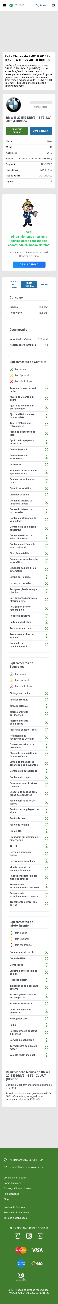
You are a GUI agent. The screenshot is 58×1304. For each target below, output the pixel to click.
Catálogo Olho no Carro (17, 1188)
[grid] (29, 679)
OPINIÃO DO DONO (14, 284)
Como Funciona (12, 1182)
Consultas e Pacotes (15, 1177)
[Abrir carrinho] (5, 5)
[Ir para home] (16, 5)
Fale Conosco (11, 1193)
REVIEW (44, 284)
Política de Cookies (14, 1207)
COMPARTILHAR (41, 131)
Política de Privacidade (16, 1212)
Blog (6, 1199)
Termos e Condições (15, 1217)
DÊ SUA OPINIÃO (29, 264)
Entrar (43, 5)
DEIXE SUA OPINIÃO (17, 131)
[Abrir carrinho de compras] (53, 5)
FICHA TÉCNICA (29, 284)
